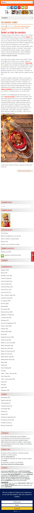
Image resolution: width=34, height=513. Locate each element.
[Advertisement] (17, 187)
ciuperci (30, 472)
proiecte (14, 480)
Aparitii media (4, 400)
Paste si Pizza (5, 326)
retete (4, 482)
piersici (3, 480)
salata (2, 485)
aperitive (11, 471)
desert (18, 474)
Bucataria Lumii (5, 275)
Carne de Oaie (5, 284)
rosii (31, 483)
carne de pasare (24, 471)
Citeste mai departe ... (25, 171)
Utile (2, 384)
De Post (3, 303)
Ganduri (3, 414)
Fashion (3, 411)
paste (17, 479)
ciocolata (24, 472)
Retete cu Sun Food (6, 342)
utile (31, 485)
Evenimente (4, 408)
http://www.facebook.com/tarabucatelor (12, 464)
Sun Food (9, 485)
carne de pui (13, 472)
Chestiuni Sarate (5, 298)
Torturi (2, 382)
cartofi (19, 472)
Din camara (4, 309)
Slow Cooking (4, 368)
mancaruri (18, 477)
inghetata (7, 477)
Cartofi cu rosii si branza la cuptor (10, 244)
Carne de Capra (5, 278)
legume (12, 477)
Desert (18, 26)
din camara (23, 474)
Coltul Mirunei (4, 403)
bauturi (16, 471)
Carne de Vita (4, 292)
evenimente (14, 476)
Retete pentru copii (15, 28)
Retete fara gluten (5, 28)
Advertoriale (4, 397)
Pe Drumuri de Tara (6, 420)
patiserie (22, 479)
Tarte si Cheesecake (6, 379)
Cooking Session (5, 406)
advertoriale (4, 471)
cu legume (4, 474)
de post (11, 474)
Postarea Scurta (5, 422)
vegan (2, 486)
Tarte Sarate (4, 376)
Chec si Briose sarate (7, 295)
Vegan (22, 28)
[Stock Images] (5, 226)
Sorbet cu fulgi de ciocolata (13, 32)
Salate (2, 362)
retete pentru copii (23, 483)
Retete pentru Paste (6, 359)
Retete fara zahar (5, 348)
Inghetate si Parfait (25, 26)
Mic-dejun (3, 320)
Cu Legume (4, 300)
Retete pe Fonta (5, 354)
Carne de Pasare (5, 286)
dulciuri (30, 474)
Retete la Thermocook (7, 351)
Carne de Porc (5, 289)
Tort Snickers (4, 233)
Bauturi (3, 273)
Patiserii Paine (5, 331)
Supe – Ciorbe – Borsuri (7, 373)
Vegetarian (4, 390)
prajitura (8, 480)
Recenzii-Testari (5, 425)
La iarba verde (5, 317)
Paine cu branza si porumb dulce (10, 238)
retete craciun (4, 340)
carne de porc (5, 472)
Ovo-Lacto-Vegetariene (7, 323)
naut (13, 479)
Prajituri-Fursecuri (6, 337)
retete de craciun (13, 483)
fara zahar (26, 476)
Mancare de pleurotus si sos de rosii (11, 236)
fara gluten (21, 476)
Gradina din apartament (7, 417)
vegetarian (8, 486)
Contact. (5, 460)
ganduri (3, 477)
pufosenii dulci (20, 480)
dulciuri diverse (5, 476)
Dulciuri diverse (5, 312)
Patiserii (3, 328)
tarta (22, 485)
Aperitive (3, 270)
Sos (2, 370)
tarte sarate (26, 485)
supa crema (17, 485)
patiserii (27, 479)
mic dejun (8, 479)
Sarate (3, 365)
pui (25, 480)
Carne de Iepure (5, 281)
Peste (2, 334)
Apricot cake (4, 241)
